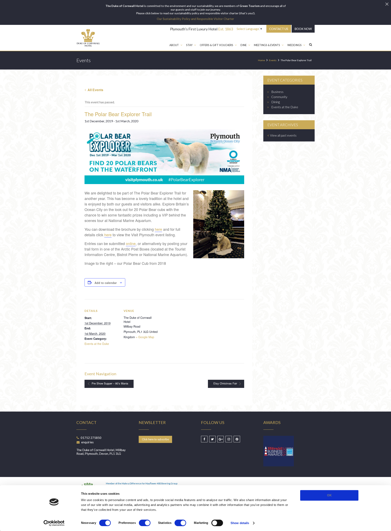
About (174, 45)
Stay (189, 45)
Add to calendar (105, 283)
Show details (240, 523)
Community (279, 97)
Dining (275, 102)
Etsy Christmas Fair (225, 383)
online (131, 243)
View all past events (283, 135)
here (158, 229)
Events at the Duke (97, 344)
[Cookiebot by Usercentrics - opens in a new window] (54, 523)
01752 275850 (91, 437)
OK (329, 495)
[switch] (144, 523)
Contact (278, 29)
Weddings (294, 45)
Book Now (303, 29)
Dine (244, 45)
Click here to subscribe (155, 439)
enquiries (87, 442)
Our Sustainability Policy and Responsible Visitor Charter (195, 19)
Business (277, 92)
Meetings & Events (267, 45)
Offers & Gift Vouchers (216, 45)
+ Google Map (145, 337)
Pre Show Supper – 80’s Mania (109, 383)
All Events (95, 89)
